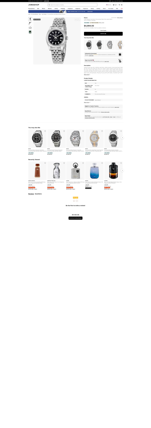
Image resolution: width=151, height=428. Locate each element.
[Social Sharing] (76, 19)
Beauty (92, 8)
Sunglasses (70, 8)
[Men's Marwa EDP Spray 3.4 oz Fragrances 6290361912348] (64, 163)
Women (43, 8)
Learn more (91, 55)
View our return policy (105, 112)
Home (29, 14)
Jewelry (56, 8)
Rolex (40, 14)
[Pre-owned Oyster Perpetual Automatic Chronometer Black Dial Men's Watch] (64, 131)
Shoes (104, 8)
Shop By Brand (31, 8)
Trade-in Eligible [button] (95, 22)
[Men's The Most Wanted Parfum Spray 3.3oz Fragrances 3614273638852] (121, 163)
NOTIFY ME (103, 33)
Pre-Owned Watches (34, 14)
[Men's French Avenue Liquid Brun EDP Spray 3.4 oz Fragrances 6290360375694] (45, 163)
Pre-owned (110, 8)
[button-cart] (121, 4)
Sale (122, 8)
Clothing (98, 8)
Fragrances (85, 8)
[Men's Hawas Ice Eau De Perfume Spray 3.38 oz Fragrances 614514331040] (102, 163)
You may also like (89, 37)
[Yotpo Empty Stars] (114, 17)
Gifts (117, 8)
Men (38, 8)
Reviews (31, 194)
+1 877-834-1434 (106, 116)
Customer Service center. (90, 117)
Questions (38, 194)
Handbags (63, 8)
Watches (50, 8)
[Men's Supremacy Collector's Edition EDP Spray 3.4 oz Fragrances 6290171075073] (83, 163)
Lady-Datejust (44, 14)
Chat (114, 116)
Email (111, 116)
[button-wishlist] (119, 4)
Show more (86, 74)
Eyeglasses (78, 8)
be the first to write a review (75, 218)
